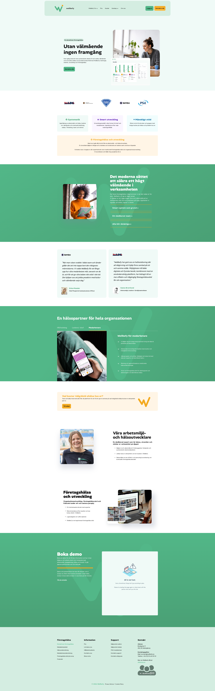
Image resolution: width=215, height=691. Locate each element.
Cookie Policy (119, 684)
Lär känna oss (88, 647)
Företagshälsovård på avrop (65, 656)
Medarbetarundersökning (64, 653)
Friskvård (60, 659)
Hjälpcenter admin (116, 644)
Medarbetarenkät (62, 647)
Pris (85, 644)
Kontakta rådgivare (116, 656)
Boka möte (87, 656)
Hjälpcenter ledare (116, 647)
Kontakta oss (88, 653)
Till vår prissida (62, 580)
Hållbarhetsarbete (89, 650)
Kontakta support (116, 653)
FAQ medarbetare (116, 650)
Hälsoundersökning (63, 650)
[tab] (64, 328)
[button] (93, 8)
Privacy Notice (109, 684)
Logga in (149, 8)
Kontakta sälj (160, 8)
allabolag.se (141, 662)
